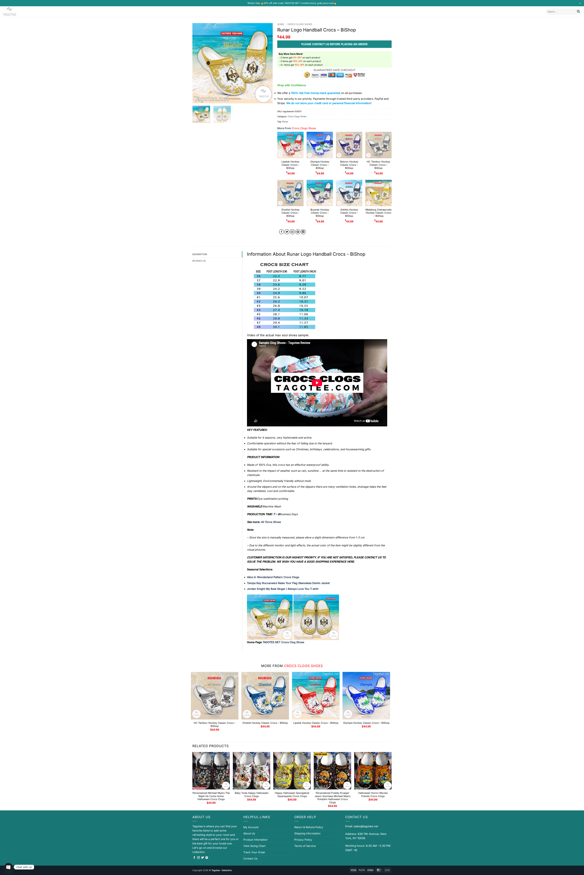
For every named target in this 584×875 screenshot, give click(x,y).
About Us (249, 833)
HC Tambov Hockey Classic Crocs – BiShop (378, 164)
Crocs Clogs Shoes (299, 24)
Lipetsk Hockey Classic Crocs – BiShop (290, 164)
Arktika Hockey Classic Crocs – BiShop (349, 213)
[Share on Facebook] (281, 231)
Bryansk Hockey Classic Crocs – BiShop (319, 213)
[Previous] (198, 63)
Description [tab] (199, 254)
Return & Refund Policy (308, 827)
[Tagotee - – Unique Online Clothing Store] (17, 11)
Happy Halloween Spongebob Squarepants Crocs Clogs (292, 794)
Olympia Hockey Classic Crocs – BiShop (319, 164)
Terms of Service (305, 845)
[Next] (267, 63)
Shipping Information (307, 833)
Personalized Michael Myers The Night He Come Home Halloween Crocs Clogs (211, 796)
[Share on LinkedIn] (303, 231)
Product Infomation (255, 839)
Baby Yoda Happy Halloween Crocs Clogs (251, 794)
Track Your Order (254, 852)
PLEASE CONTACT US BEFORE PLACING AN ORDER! (334, 44)
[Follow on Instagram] (198, 857)
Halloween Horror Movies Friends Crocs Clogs (373, 794)
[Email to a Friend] (292, 231)
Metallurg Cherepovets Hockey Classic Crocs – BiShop (378, 213)
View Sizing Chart (254, 845)
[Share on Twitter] (286, 231)
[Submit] (578, 11)
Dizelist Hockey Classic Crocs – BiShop (290, 213)
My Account (251, 827)
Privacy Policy (303, 839)
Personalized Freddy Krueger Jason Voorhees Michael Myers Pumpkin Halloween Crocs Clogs (332, 797)
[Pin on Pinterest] (297, 231)
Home (280, 24)
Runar (285, 121)
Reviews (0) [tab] (199, 260)
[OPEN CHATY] (8, 867)
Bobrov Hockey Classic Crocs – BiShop (349, 164)
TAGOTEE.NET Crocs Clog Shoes (283, 642)
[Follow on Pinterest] (206, 857)
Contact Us (250, 858)
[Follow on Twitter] (202, 857)
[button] (196, 99)
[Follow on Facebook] (194, 857)
